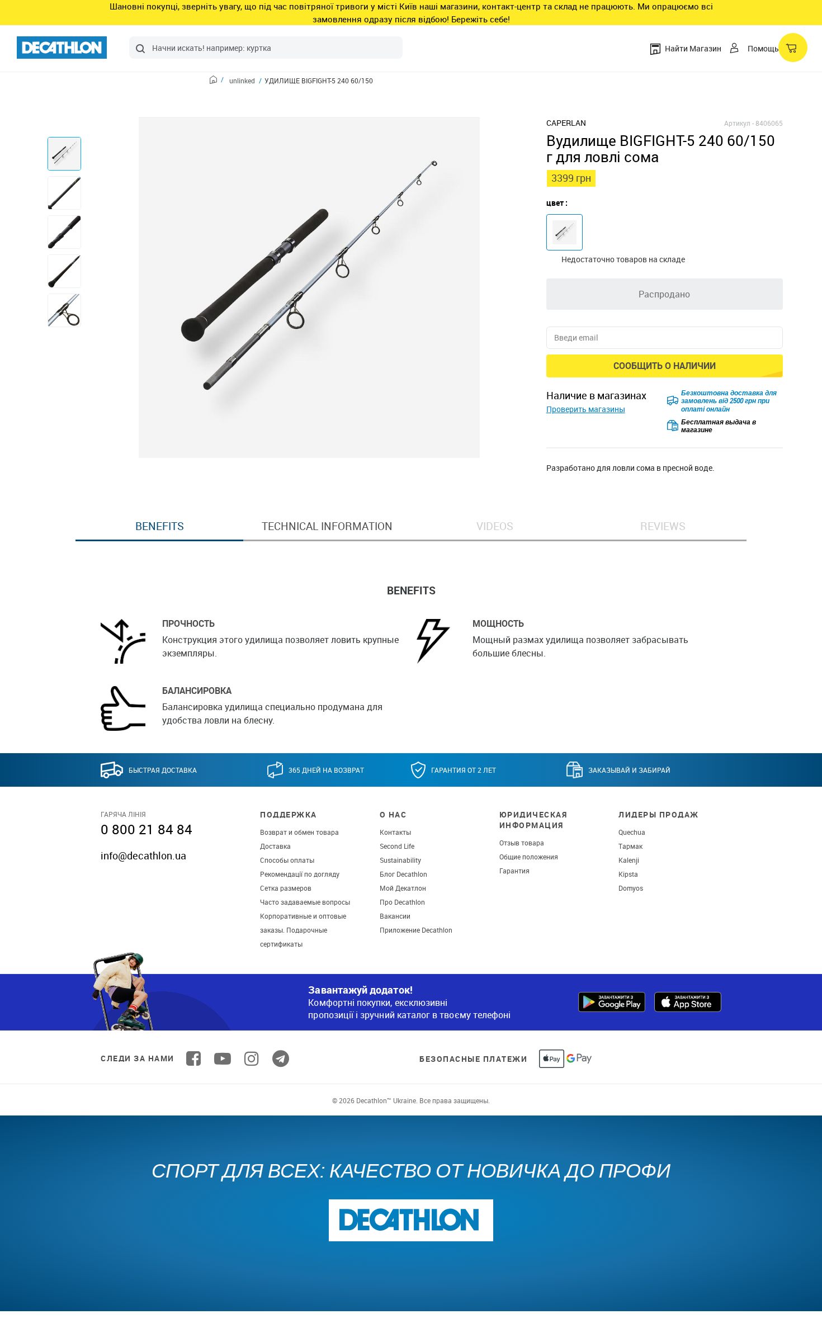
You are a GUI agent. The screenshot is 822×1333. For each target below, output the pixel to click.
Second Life (397, 846)
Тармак (630, 846)
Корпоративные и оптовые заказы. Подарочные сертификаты (303, 929)
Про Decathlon (402, 901)
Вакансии (395, 915)
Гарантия (514, 870)
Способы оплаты (287, 859)
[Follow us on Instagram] (251, 1058)
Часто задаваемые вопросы (305, 901)
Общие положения (528, 856)
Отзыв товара (521, 842)
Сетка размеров (285, 887)
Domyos (630, 887)
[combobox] (266, 47)
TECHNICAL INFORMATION (327, 526)
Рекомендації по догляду (299, 873)
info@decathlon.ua (143, 855)
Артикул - (739, 123)
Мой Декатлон (403, 887)
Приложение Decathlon (416, 929)
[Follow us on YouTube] (222, 1058)
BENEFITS (159, 526)
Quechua (631, 832)
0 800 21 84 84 (146, 829)
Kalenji (628, 859)
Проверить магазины (585, 409)
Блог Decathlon (403, 873)
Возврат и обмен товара (299, 832)
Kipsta (628, 873)
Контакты (395, 832)
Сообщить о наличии (664, 366)
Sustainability (400, 859)
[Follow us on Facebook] (193, 1058)
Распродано (664, 294)
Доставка (275, 846)
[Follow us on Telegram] (280, 1058)
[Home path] (216, 81)
